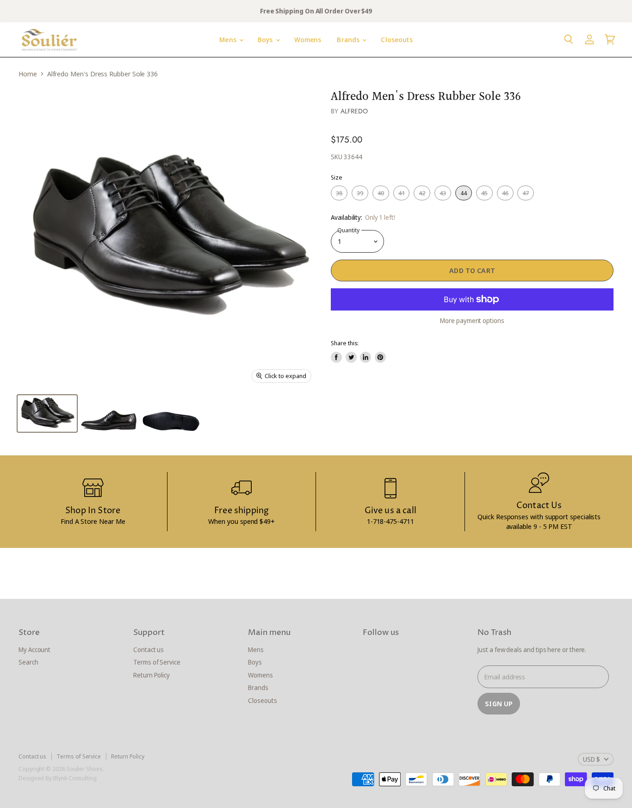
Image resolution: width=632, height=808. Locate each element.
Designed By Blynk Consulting (58, 778)
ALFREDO (354, 111)
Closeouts (396, 39)
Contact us (148, 649)
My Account (34, 649)
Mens (228, 39)
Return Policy (151, 675)
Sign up (499, 703)
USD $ (591, 759)
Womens (308, 39)
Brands (349, 39)
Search (28, 662)
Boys (266, 39)
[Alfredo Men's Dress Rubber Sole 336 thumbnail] (47, 413)
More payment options (472, 320)
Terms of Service (156, 662)
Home (28, 74)
